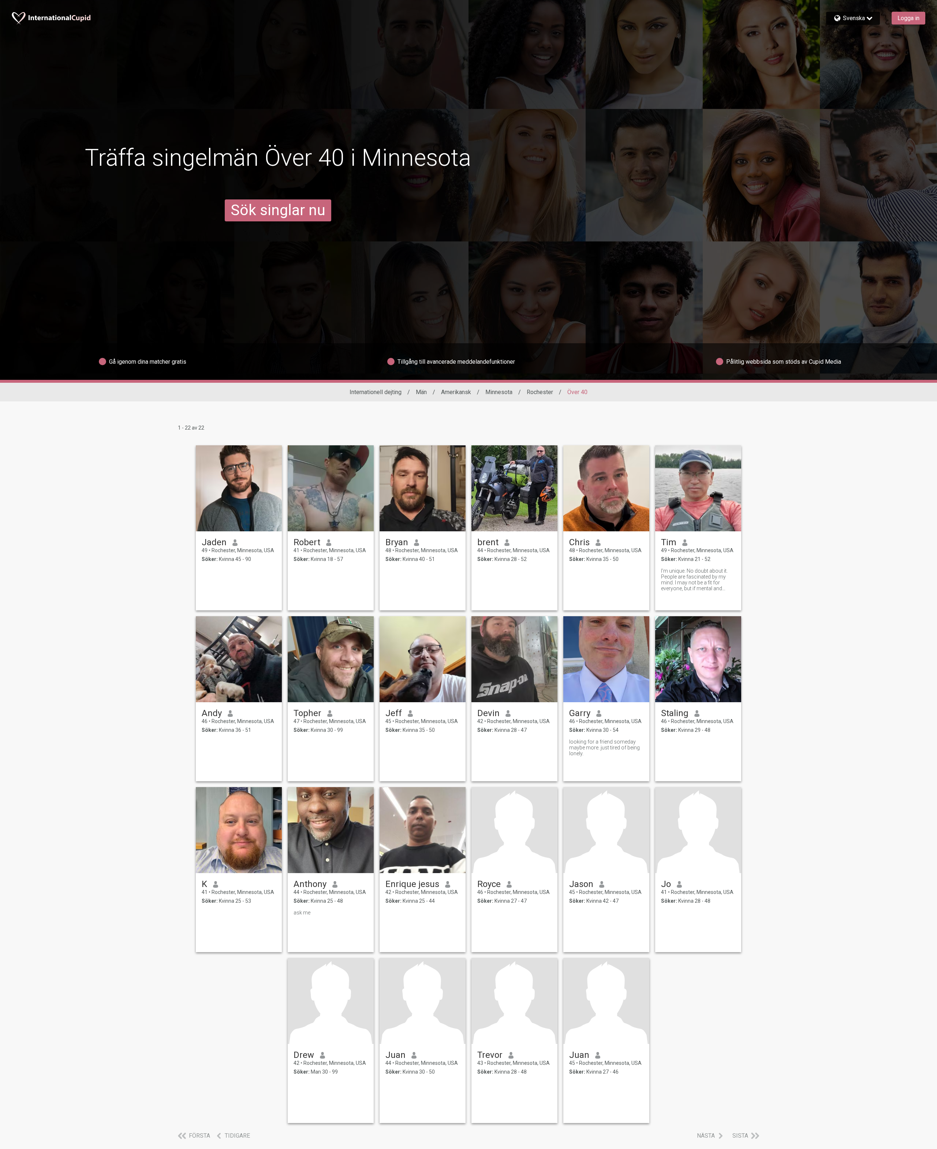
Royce (489, 884)
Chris (579, 542)
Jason (581, 884)
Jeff (393, 713)
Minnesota (498, 392)
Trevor (490, 1055)
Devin (488, 713)
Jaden (214, 542)
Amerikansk (456, 392)
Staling (674, 713)
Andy (212, 713)
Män (421, 392)
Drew (304, 1055)
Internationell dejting (376, 392)
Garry (579, 713)
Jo (666, 884)
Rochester (540, 392)
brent (488, 542)
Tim (668, 542)
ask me (302, 913)
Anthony (310, 884)
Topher (307, 713)
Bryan (396, 542)
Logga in (908, 18)
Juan (395, 1055)
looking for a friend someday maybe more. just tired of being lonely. (604, 747)
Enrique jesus (412, 884)
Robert (307, 542)
